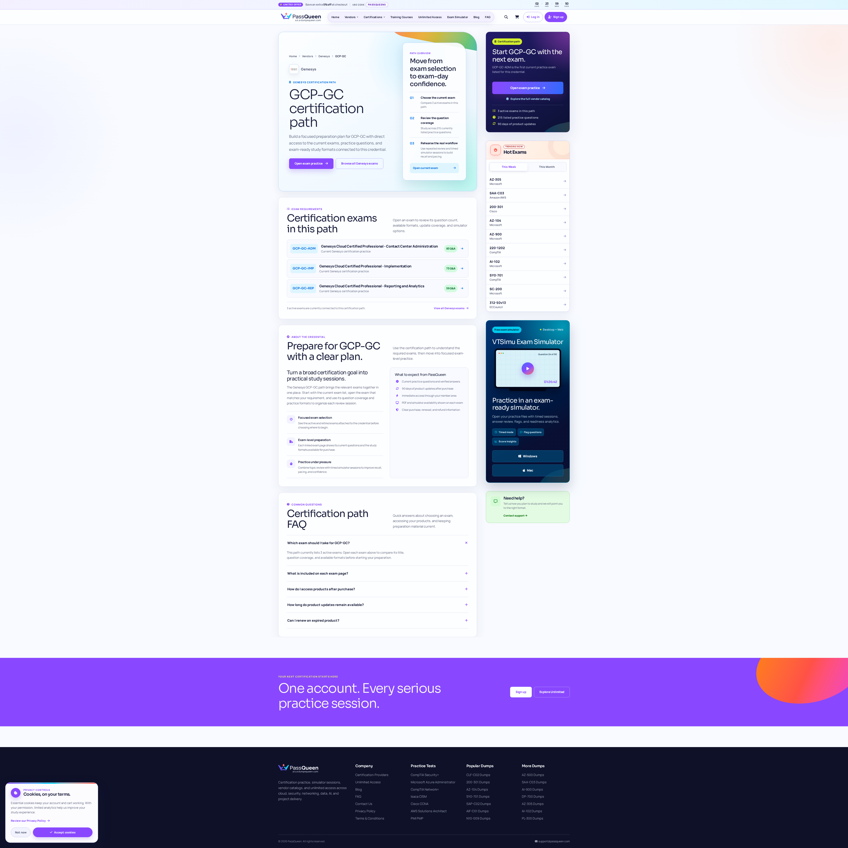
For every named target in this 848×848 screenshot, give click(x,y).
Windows (530, 456)
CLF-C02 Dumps (478, 775)
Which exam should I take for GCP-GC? (318, 543)
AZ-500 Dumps (533, 775)
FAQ (487, 17)
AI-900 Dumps (532, 789)
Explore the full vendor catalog (530, 99)
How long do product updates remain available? (325, 604)
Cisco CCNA (419, 804)
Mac (530, 470)
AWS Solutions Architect (429, 811)
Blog (476, 17)
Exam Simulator (457, 17)
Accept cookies (65, 832)
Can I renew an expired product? (313, 620)
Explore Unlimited (551, 692)
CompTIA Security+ (425, 775)
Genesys (324, 56)
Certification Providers (371, 775)
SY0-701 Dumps (478, 796)
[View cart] (517, 17)
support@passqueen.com (554, 841)
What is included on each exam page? (317, 573)
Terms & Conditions (369, 818)
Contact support (514, 515)
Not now (20, 832)
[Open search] (506, 17)
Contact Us (363, 804)
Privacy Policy (365, 811)
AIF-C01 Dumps (477, 811)
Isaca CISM (419, 796)
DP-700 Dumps (533, 796)
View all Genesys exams (449, 308)
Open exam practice (309, 163)
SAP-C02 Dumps (478, 804)
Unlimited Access (430, 17)
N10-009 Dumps (478, 818)
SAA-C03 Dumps (534, 782)
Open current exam (425, 168)
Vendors (350, 17)
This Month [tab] (547, 167)
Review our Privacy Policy (28, 821)
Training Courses (401, 17)
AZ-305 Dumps (533, 804)
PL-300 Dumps (532, 818)
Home (335, 17)
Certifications (373, 17)
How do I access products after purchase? (321, 589)
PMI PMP (417, 818)
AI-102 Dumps (532, 811)
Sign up (521, 692)
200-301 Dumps (478, 782)
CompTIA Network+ (425, 789)
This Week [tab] (509, 167)
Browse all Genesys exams (359, 163)
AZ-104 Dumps (477, 789)
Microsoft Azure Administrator (433, 782)
